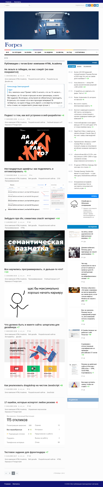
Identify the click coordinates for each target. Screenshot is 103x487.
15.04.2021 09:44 (11, 175)
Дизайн (18, 337)
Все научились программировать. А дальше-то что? (33, 269)
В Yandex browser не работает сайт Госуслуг (89, 332)
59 (84, 304)
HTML (23, 228)
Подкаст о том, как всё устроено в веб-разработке (32, 115)
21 (84, 376)
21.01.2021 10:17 (11, 456)
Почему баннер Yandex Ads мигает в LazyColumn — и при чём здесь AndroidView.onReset (85, 173)
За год (69, 52)
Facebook (89, 5)
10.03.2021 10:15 (11, 275)
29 (84, 358)
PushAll (97, 5)
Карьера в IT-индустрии (13, 125)
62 (84, 282)
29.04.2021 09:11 (11, 76)
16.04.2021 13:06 (11, 119)
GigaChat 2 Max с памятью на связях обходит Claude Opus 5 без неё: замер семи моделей (85, 133)
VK (95, 5)
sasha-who (23, 175)
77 (30, 275)
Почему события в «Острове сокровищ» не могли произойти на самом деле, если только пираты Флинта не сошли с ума (89, 294)
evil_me (22, 76)
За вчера (27, 52)
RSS (92, 5)
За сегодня (16, 52)
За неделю (48, 52)
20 (30, 406)
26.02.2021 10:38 (11, 331)
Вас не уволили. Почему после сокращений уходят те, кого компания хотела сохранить (88, 314)
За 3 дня (38, 52)
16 (30, 331)
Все (7, 52)
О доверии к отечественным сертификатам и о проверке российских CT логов (89, 348)
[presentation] (72, 66)
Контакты (17, 2)
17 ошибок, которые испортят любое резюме (29, 402)
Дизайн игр (9, 81)
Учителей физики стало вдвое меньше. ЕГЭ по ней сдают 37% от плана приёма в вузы (85, 125)
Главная (8, 2)
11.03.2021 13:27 (11, 222)
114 (84, 257)
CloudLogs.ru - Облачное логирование (86, 203)
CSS (58, 178)
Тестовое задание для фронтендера (24, 452)
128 (84, 241)
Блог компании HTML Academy (16, 79)
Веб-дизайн (32, 178)
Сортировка (80, 52)
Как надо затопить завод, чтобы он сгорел (88, 384)
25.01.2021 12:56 (11, 406)
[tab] (72, 66)
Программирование (12, 181)
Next (7, 58)
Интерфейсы (9, 337)
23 (30, 456)
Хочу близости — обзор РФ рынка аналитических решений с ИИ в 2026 (85, 85)
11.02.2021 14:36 (11, 389)
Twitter (87, 5)
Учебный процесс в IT (54, 122)
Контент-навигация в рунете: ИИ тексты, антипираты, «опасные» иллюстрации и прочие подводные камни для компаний (84, 114)
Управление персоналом (37, 409)
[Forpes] (13, 45)
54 (30, 222)
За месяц (59, 52)
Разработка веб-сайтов (36, 79)
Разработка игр (52, 79)
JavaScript (50, 392)
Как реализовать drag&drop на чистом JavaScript (31, 385)
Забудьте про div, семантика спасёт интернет (29, 218)
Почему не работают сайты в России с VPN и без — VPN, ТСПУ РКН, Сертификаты (89, 368)
